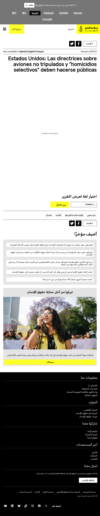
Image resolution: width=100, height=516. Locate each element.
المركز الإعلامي (90, 410)
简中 (24, 13)
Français (49, 13)
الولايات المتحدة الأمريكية (74, 215)
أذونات (37, 492)
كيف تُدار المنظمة (89, 388)
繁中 (14, 13)
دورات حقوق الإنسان (88, 416)
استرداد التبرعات (25, 492)
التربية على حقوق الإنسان (86, 413)
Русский (47, 19)
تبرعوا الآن (50, 362)
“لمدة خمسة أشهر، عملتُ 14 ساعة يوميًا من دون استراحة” (67, 279)
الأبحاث (58, 215)
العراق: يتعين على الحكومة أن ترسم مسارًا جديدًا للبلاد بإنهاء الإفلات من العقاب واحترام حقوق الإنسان (52, 253)
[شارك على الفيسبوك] (78, 44)
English (78, 13)
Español (63, 13)
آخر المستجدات (86, 445)
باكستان (49, 215)
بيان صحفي (91, 215)
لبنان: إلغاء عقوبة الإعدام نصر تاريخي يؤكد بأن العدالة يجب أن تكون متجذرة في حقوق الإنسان (52, 272)
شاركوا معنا (89, 423)
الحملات (93, 455)
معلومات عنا (89, 378)
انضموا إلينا (92, 431)
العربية (35, 13)
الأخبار (94, 452)
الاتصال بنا (92, 385)
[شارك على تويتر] (72, 44)
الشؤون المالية (91, 395)
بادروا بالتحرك (91, 434)
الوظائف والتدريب (88, 480)
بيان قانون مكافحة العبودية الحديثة (82, 392)
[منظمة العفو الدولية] (88, 29)
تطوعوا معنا (92, 437)
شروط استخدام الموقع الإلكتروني (67, 492)
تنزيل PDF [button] (62, 205)
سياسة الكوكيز (48, 492)
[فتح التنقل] (4, 29)
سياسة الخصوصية (89, 492)
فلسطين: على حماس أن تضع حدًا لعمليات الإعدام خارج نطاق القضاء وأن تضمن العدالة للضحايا (51, 245)
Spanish (23, 51)
